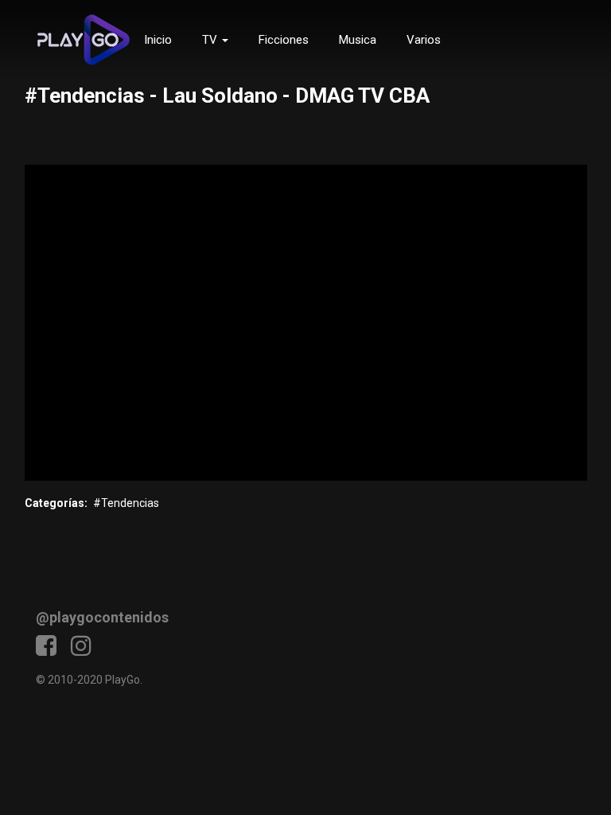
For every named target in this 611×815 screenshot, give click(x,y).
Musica (357, 40)
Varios (424, 40)
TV (211, 40)
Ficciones (284, 40)
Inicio (158, 40)
